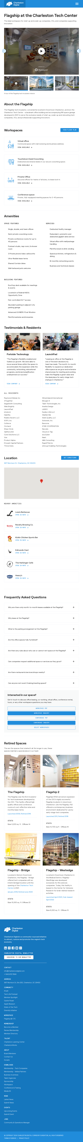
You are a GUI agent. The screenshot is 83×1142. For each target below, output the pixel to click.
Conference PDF (41, 718)
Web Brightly (9, 406)
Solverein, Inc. (47, 420)
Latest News (8, 1099)
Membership (9, 1024)
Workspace (8, 1015)
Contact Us (8, 1057)
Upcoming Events (10, 1111)
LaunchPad (8, 409)
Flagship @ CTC (10, 1019)
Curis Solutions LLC (11, 434)
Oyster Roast (9, 1001)
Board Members (10, 1053)
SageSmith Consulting (13, 404)
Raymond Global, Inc (12, 398)
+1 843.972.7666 (10, 974)
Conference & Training (12, 1088)
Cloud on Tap (47, 432)
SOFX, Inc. (8, 420)
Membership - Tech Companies (15, 1068)
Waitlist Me (46, 415)
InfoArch (7, 412)
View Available (25, 147)
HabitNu (7, 415)
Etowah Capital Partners (13, 443)
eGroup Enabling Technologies (54, 446)
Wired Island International (52, 398)
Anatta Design (47, 406)
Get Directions (70, 457)
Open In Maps (22, 514)
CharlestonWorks (10, 1045)
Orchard (7, 426)
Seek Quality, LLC (49, 418)
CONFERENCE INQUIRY (41, 722)
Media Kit (7, 1091)
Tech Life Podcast (11, 994)
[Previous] (4, 51)
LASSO (45, 409)
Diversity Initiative (10, 1010)
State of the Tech (10, 1007)
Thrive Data (8, 446)
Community (8, 987)
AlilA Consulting (48, 440)
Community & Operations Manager (17, 1122)
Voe (5, 437)
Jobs (6, 1119)
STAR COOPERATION (50, 426)
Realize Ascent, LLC (11, 418)
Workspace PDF (41, 708)
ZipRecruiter (9, 432)
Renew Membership (11, 1030)
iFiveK (6, 991)
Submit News (9, 1103)
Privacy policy (24, 1138)
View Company (14, 383)
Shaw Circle (8, 429)
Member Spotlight (11, 997)
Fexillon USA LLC (48, 412)
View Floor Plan (69, 130)
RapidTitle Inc (47, 443)
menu (77, 4)
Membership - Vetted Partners (15, 1071)
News (6, 1096)
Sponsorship (8, 1081)
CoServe (7, 423)
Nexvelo (45, 429)
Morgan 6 (46, 401)
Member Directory (11, 1033)
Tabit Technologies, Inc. (51, 404)
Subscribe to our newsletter (19, 957)
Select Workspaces (41, 727)
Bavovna (45, 423)
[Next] (79, 51)
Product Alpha (9, 440)
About (6, 1050)
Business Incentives (11, 1075)
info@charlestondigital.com (14, 971)
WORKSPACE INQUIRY (41, 713)
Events (7, 1107)
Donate (7, 1060)
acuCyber (46, 434)
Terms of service (10, 1138)
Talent (7, 1038)
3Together (8, 401)
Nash (44, 437)
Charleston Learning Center (14, 1042)
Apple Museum (9, 1004)
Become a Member (11, 1027)
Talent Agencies (10, 1078)
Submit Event (9, 1114)
